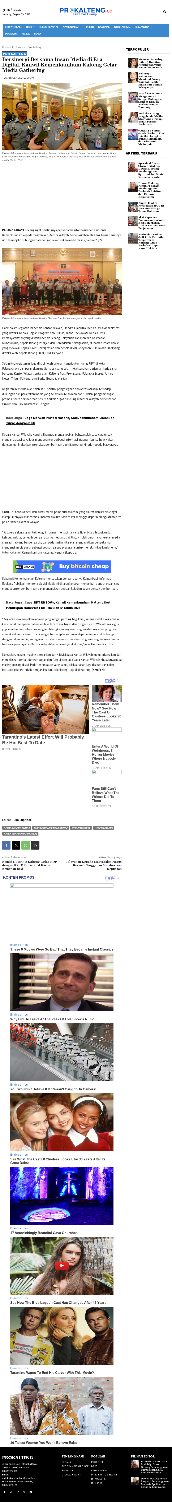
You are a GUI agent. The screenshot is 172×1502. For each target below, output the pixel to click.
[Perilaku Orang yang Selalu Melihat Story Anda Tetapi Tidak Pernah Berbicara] (133, 117)
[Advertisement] (61, 196)
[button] (164, 11)
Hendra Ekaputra (104, 827)
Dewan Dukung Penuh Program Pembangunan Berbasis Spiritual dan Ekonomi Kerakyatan (150, 190)
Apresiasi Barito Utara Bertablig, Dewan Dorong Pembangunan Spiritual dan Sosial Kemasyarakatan (151, 170)
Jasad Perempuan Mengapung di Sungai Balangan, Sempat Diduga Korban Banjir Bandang (150, 100)
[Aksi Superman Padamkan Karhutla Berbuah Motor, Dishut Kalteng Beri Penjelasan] (133, 221)
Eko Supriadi (22, 820)
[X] (16, 845)
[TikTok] (17, 1492)
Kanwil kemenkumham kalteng (20, 833)
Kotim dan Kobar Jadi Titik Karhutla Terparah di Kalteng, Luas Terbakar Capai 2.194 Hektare (151, 241)
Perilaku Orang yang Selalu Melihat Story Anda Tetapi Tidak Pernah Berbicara (151, 119)
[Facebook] (6, 845)
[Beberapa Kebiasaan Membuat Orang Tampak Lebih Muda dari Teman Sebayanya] (133, 77)
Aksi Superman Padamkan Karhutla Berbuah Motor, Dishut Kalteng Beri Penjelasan (151, 223)
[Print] (35, 845)
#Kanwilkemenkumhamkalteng (50, 827)
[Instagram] (11, 1492)
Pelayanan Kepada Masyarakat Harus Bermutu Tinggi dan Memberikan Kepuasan (93, 865)
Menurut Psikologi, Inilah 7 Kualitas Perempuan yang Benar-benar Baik (151, 63)
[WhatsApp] (25, 845)
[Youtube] (31, 1492)
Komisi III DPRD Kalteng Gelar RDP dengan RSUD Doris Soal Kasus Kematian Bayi (29, 865)
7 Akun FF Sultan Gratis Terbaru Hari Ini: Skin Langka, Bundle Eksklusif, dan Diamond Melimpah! (151, 137)
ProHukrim (18, 47)
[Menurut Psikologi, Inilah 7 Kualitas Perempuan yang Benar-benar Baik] (133, 63)
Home (5, 47)
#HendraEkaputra (81, 827)
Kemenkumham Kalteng (17, 827)
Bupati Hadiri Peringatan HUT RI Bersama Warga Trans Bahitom (151, 207)
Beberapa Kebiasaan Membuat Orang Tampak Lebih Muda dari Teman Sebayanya (150, 80)
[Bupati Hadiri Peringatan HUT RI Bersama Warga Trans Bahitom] (133, 207)
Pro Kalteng (34, 47)
